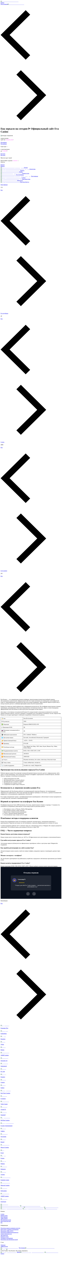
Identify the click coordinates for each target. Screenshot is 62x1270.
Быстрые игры (26, 179)
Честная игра (4, 1235)
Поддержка (22, 1248)
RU (2, 1222)
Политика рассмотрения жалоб (9, 1239)
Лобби (21, 172)
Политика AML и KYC (7, 1231)
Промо (26, 167)
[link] (31, 1027)
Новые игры (25, 173)
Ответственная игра (6, 1234)
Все (2, 190)
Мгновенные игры (6, 1219)
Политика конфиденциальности (9, 1232)
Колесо (22, 170)
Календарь (32, 169)
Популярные (34, 176)
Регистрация (4, 4)
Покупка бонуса (24, 182)
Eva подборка (20, 174)
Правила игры (5, 1236)
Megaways (20, 180)
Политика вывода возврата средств (10, 1228)
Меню (18, 1252)
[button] (31, 64)
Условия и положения (7, 1238)
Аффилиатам (4, 1246)
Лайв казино (4, 1218)
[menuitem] (31, 1214)
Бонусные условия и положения (9, 1229)
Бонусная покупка (6, 1221)
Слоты (23, 177)
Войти (2, 2)
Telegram (3, 1245)
